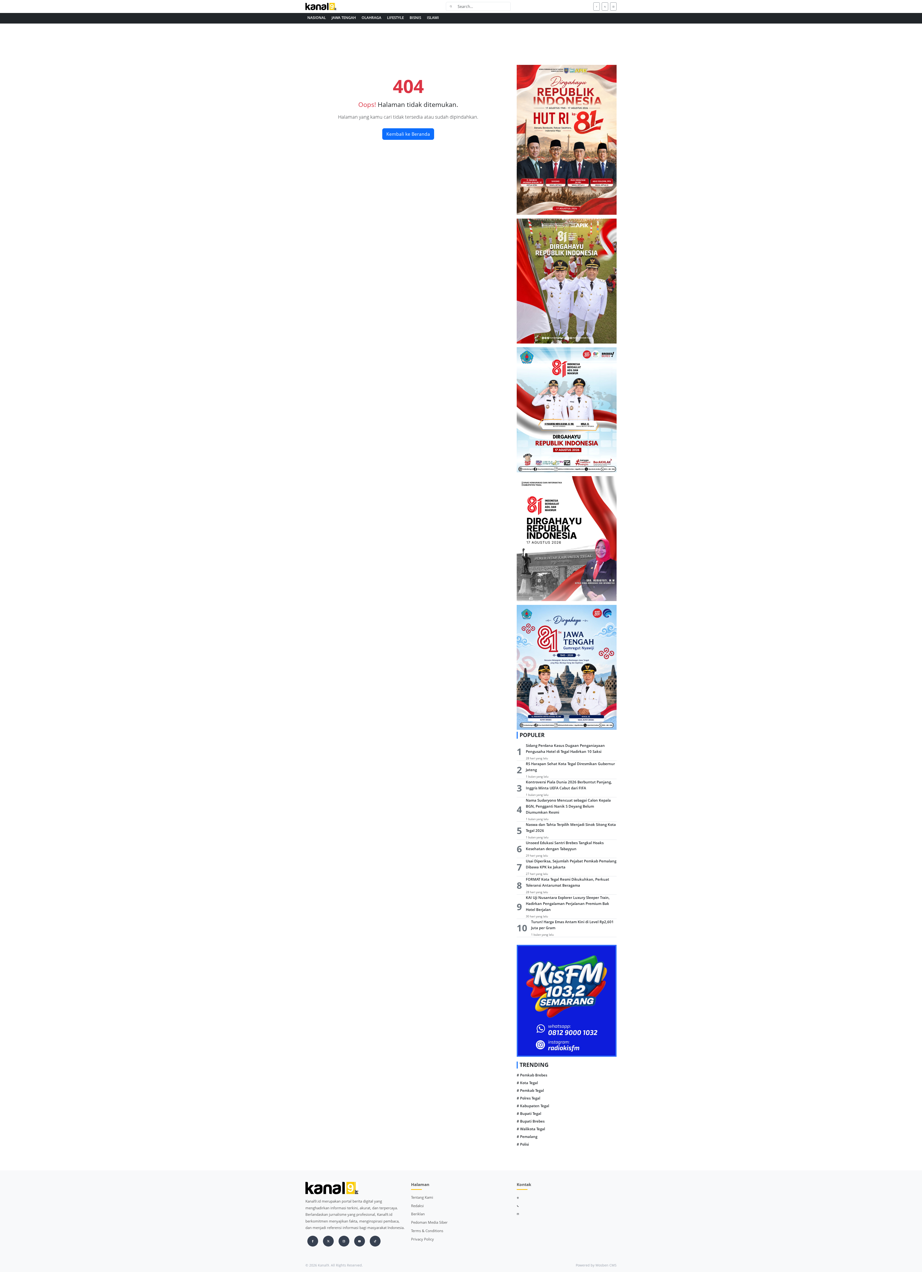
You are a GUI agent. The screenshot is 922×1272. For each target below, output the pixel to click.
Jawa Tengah (344, 17)
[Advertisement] (449, 50)
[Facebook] (596, 6)
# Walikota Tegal (531, 1128)
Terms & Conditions (427, 1230)
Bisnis (415, 17)
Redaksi (417, 1205)
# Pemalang (527, 1136)
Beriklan (418, 1213)
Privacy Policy (422, 1239)
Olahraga (371, 17)
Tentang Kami (422, 1197)
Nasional (316, 17)
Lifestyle (395, 17)
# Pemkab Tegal (530, 1090)
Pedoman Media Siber (429, 1222)
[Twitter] (605, 6)
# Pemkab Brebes (532, 1075)
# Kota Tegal (527, 1082)
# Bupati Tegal (529, 1113)
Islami (433, 17)
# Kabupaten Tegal (533, 1105)
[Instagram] (613, 6)
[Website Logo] (336, 6)
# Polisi (523, 1144)
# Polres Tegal (528, 1098)
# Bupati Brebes (531, 1121)
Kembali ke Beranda (408, 134)
